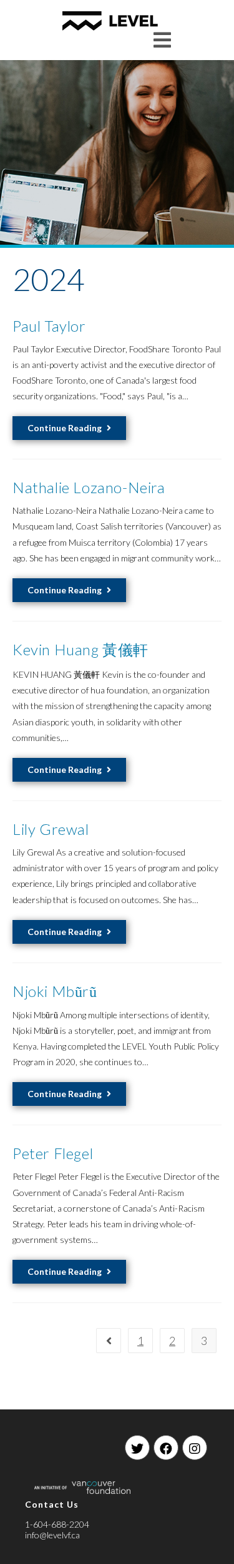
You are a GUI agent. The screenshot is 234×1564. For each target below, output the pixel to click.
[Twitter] (137, 1447)
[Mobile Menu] (163, 40)
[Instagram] (194, 1447)
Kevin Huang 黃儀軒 (80, 649)
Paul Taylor (49, 326)
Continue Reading (64, 427)
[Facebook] (166, 1447)
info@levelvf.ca (52, 1535)
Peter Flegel (52, 1153)
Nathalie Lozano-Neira (88, 487)
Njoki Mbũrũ (54, 991)
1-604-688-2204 (57, 1524)
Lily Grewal (50, 829)
